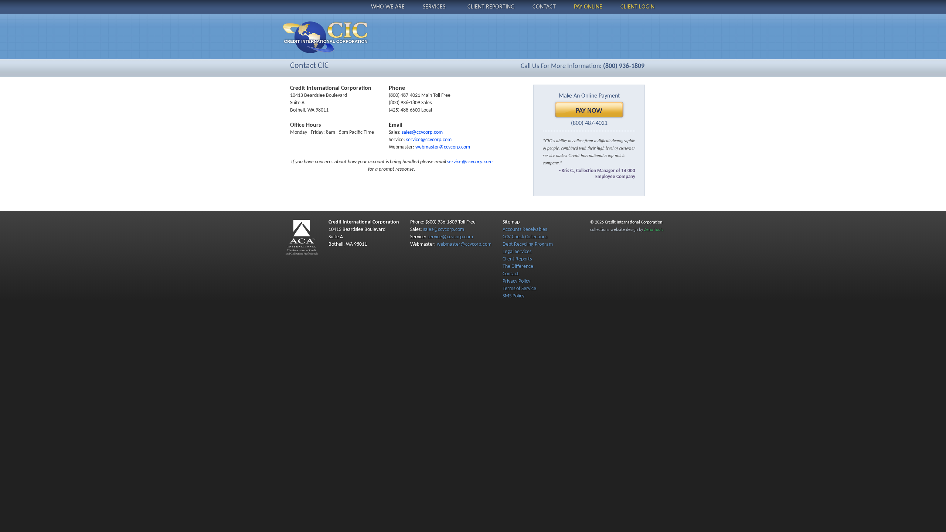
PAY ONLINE (588, 7)
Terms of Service (519, 288)
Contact (511, 274)
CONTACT (544, 7)
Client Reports (517, 259)
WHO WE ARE (388, 7)
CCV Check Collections (525, 237)
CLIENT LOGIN (637, 7)
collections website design (614, 230)
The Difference (518, 266)
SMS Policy (513, 296)
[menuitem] (388, 6)
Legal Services (517, 252)
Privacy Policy (516, 281)
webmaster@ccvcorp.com (442, 147)
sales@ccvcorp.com (422, 132)
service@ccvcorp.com (429, 140)
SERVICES (434, 7)
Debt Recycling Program (528, 244)
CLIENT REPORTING (490, 7)
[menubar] (512, 6)
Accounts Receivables (525, 229)
